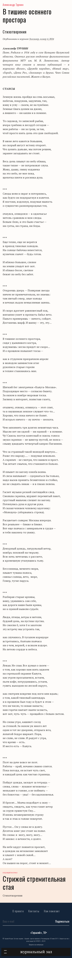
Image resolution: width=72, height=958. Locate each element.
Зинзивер (34, 38)
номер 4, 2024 (47, 38)
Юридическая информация (36, 944)
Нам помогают (52, 911)
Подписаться (62, 921)
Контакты (33, 911)
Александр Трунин (13, 5)
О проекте (18, 911)
